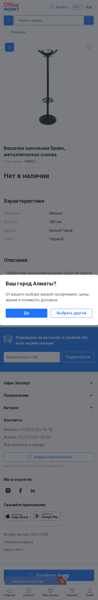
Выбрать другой (71, 313)
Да (26, 313)
